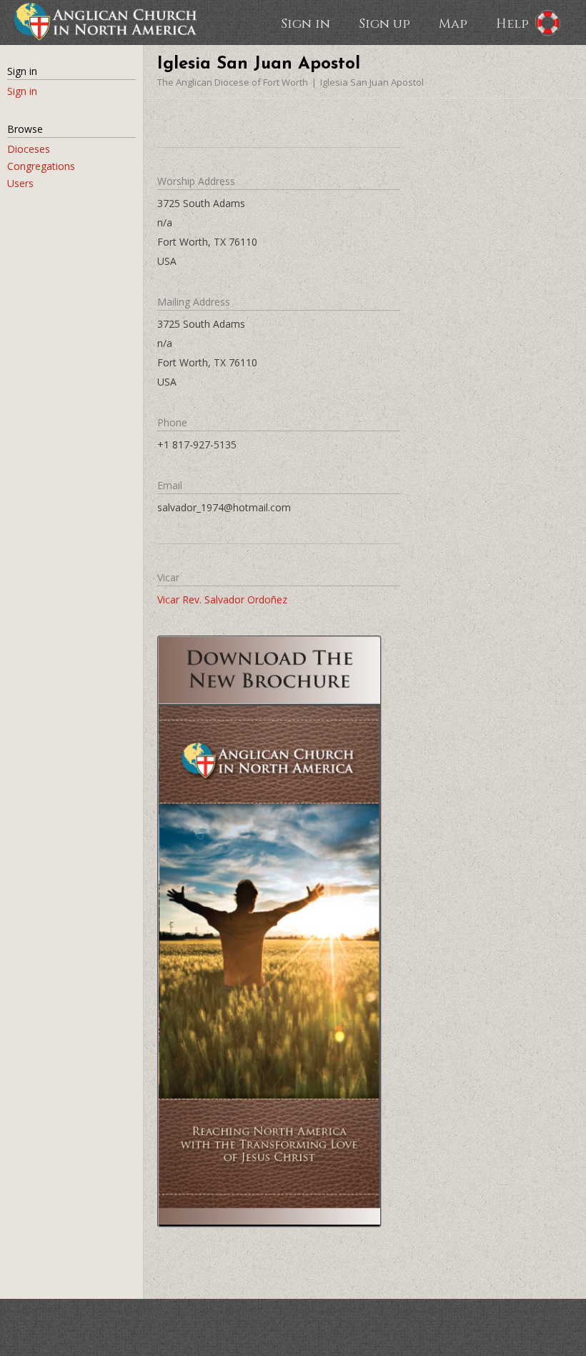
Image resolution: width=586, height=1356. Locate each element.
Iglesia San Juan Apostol (372, 82)
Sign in (305, 23)
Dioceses (28, 149)
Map (453, 23)
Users (20, 183)
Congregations (41, 166)
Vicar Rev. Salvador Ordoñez (222, 599)
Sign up (384, 23)
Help (512, 23)
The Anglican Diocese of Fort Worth (232, 82)
